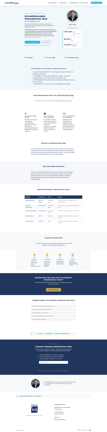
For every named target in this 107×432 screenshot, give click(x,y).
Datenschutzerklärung (59, 419)
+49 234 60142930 (58, 412)
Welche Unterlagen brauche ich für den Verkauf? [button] (43, 316)
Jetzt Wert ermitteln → (53, 289)
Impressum (57, 417)
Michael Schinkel (49, 382)
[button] (32, 42)
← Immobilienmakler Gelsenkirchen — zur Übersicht (29, 396)
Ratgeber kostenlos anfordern (47, 365)
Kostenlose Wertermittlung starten (32, 37)
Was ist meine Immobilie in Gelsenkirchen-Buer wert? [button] (44, 306)
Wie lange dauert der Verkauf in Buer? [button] (41, 312)
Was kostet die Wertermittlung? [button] (39, 319)
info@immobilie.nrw (59, 414)
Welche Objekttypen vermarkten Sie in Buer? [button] (42, 309)
